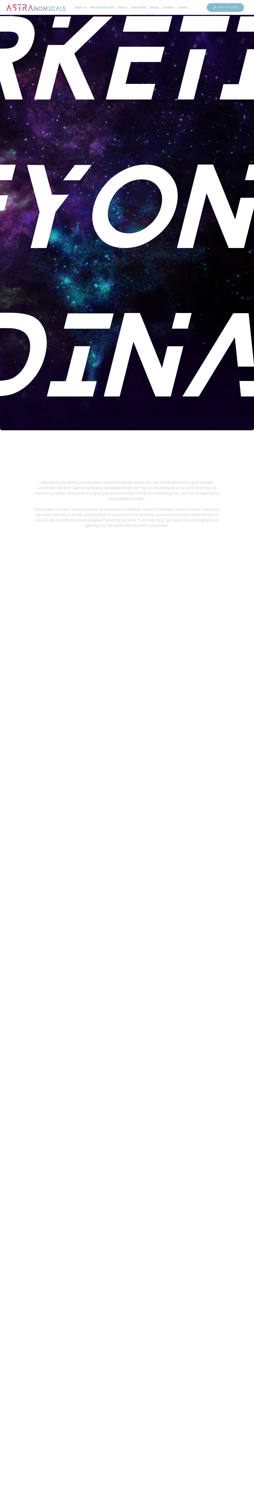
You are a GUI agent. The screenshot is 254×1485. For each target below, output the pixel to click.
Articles (154, 7)
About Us (80, 7)
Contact (182, 7)
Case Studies (138, 7)
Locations (168, 7)
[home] (36, 7)
